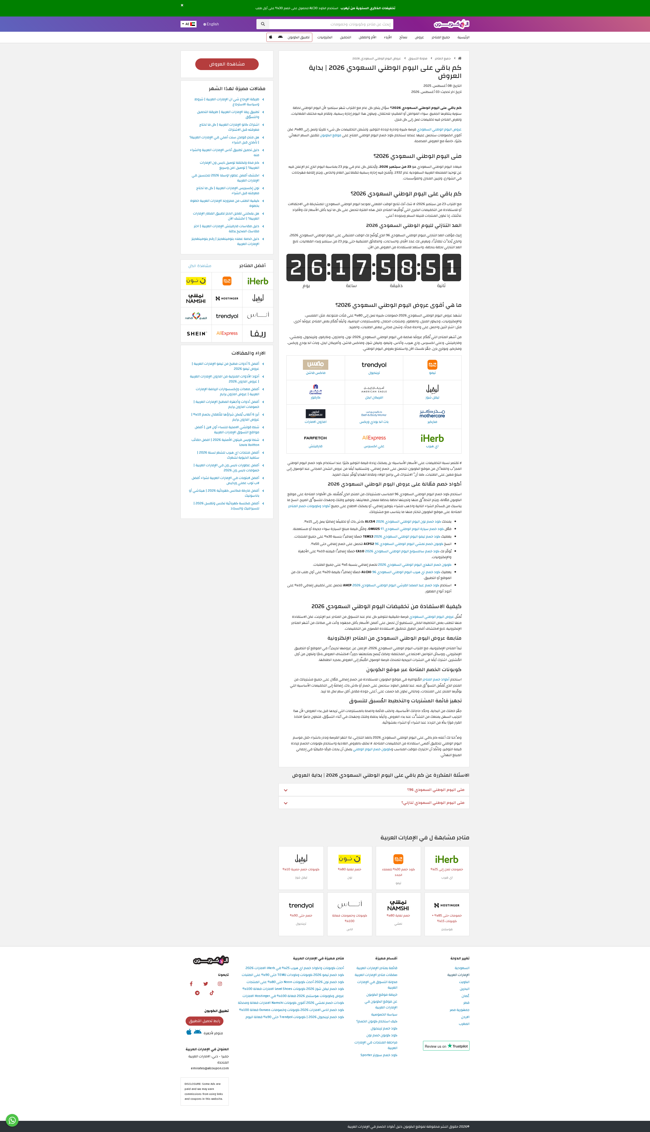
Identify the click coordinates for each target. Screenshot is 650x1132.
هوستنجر (447, 929)
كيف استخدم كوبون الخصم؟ (376, 1021)
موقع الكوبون (330, 135)
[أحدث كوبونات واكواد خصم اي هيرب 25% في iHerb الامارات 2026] (432, 438)
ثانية (441, 284)
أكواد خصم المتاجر (435, 679)
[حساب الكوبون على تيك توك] (212, 993)
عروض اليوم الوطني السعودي (439, 129)
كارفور (315, 397)
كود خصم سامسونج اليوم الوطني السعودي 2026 (402, 551)
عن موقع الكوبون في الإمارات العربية (381, 1004)
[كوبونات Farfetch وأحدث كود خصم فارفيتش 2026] (315, 438)
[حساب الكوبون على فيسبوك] (191, 983)
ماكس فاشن (316, 373)
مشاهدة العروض (227, 64)
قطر (466, 1003)
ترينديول (374, 373)
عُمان (465, 996)
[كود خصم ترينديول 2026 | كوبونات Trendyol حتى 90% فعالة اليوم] (374, 364)
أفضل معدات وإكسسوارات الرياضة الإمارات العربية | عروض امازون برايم (227, 392)
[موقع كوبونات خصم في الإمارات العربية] (460, 58)
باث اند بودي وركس (374, 422)
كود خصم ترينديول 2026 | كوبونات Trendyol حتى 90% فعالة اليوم (295, 1017)
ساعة (351, 284)
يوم (306, 284)
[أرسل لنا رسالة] (12, 1120)
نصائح (403, 37)
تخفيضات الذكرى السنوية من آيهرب (367, 8)
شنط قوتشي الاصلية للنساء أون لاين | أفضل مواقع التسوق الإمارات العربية (227, 430)
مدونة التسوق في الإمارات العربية (377, 985)
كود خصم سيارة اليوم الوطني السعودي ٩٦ (412, 529)
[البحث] (262, 24)
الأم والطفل (367, 37)
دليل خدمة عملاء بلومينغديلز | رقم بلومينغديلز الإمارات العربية (225, 241)
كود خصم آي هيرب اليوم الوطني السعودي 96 (406, 572)
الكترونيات (324, 37)
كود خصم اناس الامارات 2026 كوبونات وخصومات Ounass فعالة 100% (291, 1010)
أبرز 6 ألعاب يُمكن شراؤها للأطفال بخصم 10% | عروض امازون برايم (225, 417)
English (212, 24)
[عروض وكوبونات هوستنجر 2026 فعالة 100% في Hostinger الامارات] (447, 905)
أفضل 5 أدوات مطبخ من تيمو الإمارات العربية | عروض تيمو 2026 (225, 366)
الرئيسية (463, 37)
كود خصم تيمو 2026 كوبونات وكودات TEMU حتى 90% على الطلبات (293, 975)
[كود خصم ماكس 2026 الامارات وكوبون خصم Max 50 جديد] (315, 364)
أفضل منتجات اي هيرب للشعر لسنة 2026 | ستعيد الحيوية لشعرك (228, 455)
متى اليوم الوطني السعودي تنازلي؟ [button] (432, 802)
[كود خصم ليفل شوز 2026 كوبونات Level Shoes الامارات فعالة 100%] (432, 389)
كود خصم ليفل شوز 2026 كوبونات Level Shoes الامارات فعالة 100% (293, 989)
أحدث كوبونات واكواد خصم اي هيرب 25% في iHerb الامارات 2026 (295, 968)
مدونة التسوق (418, 58)
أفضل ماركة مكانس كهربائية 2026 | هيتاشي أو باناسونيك (224, 493)
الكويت (464, 982)
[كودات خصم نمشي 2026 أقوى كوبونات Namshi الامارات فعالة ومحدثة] (398, 905)
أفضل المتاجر (252, 265)
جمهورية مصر (459, 1010)
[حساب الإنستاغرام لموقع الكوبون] (220, 983)
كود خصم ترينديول (384, 1028)
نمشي (398, 923)
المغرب (464, 1024)
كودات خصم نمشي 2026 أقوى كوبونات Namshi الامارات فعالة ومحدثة (291, 1003)
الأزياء (388, 37)
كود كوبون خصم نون (381, 1035)
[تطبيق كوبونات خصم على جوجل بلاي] (280, 37)
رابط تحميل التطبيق (204, 1020)
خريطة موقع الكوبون (381, 995)
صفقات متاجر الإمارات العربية (376, 975)
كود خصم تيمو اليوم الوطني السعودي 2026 (407, 536)
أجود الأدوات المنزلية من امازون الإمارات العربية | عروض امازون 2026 (224, 379)
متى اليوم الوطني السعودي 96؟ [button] (435, 789)
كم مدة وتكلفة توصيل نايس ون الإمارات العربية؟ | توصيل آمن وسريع (229, 165)
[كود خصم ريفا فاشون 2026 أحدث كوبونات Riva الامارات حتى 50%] (258, 333)
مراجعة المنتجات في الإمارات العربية (375, 1045)
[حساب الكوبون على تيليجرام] (197, 993)
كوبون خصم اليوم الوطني (372, 749)
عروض (419, 37)
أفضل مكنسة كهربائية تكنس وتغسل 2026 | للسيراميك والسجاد (226, 506)
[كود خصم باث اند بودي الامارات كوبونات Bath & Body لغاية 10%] (374, 413)
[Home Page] (451, 24)
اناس (350, 929)
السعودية (462, 968)
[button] (182, 5)
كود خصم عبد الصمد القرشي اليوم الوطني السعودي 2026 (395, 585)
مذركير (432, 422)
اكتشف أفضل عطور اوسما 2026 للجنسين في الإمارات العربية (225, 178)
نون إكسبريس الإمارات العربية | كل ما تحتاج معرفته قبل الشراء (227, 191)
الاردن (465, 1017)
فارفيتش (315, 446)
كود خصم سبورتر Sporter (379, 1055)
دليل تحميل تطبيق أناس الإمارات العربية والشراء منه (224, 152)
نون (349, 877)
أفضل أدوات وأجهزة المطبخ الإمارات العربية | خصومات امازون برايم (226, 404)
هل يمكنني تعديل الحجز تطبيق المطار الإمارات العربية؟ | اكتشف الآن (226, 216)
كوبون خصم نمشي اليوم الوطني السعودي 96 (409, 544)
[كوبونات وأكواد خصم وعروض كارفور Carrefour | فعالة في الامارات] (315, 389)
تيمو (432, 373)
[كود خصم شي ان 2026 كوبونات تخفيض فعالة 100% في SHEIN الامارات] (196, 333)
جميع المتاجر (441, 37)
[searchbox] (331, 24)
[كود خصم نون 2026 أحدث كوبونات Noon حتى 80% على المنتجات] (349, 859)
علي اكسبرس (374, 446)
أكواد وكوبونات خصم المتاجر (309, 506)
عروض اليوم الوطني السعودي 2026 (377, 58)
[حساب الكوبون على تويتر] (206, 983)
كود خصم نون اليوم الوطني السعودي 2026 (408, 521)
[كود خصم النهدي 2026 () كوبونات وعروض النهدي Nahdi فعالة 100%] (196, 315)
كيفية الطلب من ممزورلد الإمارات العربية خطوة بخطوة (224, 203)
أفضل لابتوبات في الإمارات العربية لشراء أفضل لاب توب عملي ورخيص (225, 480)
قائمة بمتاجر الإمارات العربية (376, 968)
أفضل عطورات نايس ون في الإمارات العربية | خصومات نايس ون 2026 (226, 468)
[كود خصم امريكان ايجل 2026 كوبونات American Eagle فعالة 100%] (374, 389)
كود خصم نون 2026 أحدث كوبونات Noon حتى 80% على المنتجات (295, 982)
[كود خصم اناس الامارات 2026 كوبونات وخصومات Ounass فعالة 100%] (349, 905)
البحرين (464, 989)
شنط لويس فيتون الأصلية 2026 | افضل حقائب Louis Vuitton (225, 442)
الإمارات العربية (458, 975)
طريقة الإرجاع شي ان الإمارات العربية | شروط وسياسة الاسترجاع (226, 102)
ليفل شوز (432, 397)
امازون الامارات (316, 422)
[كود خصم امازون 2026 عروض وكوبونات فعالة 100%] (315, 413)
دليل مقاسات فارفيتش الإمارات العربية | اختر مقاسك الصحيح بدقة (226, 229)
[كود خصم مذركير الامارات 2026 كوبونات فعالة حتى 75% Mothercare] (432, 413)
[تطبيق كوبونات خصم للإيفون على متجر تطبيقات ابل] (271, 37)
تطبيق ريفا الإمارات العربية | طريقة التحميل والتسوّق (228, 114)
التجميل (345, 37)
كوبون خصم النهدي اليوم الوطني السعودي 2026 (414, 564)
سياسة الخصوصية (384, 1015)
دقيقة (396, 284)
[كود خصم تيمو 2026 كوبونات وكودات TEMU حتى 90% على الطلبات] (432, 364)
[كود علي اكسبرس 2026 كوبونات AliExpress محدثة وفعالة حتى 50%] (374, 438)
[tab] (374, 790)
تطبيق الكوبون (299, 37)
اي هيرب (432, 446)
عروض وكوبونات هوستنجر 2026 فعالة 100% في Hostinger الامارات (293, 996)
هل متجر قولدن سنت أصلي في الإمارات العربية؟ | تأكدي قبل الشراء (224, 140)
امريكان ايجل (374, 397)
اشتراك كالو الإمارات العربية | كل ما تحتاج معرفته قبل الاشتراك (229, 127)
